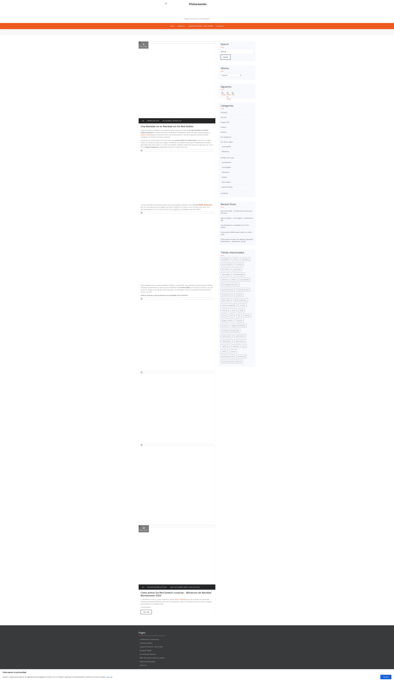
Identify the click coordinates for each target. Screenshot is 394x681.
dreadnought (239, 274)
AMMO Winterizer (205, 205)
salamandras (226, 341)
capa (171, 587)
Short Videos (226, 182)
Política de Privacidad (147, 662)
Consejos (224, 112)
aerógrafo (225, 259)
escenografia (244, 279)
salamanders (240, 336)
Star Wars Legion (227, 142)
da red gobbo (167, 121)
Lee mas (109, 677)
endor (233, 279)
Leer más (146, 612)
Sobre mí (181, 26)
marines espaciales (229, 305)
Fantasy (223, 127)
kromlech (239, 295)
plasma (239, 321)
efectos (224, 279)
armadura (245, 259)
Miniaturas (150, 587)
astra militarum (227, 264)
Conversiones (226, 162)
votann (233, 351)
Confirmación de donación (149, 639)
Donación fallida (145, 650)
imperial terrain (243, 290)
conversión (237, 269)
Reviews (224, 132)
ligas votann (226, 300)
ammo (235, 259)
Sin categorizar (226, 137)
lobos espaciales (241, 300)
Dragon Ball (225, 122)
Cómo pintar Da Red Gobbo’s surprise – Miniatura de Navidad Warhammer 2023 (176, 594)
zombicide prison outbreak (231, 362)
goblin (186, 587)
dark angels (226, 274)
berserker (225, 269)
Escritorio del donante (148, 654)
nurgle (241, 310)
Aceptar (385, 677)
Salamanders (226, 336)
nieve (233, 310)
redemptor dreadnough (230, 331)
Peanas (224, 177)
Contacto (220, 26)
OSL (239, 315)
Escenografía (226, 147)
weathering (241, 356)
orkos (191, 587)
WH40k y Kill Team (153, 121)
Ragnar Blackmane (238, 326)
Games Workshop (147, 135)
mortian (243, 305)
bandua (239, 264)
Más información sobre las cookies (152, 658)
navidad (175, 121)
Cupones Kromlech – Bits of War (200, 26)
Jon (143, 121)
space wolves (240, 341)
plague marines (227, 321)
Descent (224, 117)
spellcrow (225, 346)
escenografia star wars (230, 285)
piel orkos (196, 587)
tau (244, 346)
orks (180, 121)
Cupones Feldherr (146, 643)
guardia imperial (228, 290)
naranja (224, 310)
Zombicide (224, 193)
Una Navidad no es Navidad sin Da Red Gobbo (167, 126)
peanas (247, 315)
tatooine (236, 346)
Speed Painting (227, 187)
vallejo (224, 351)
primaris (225, 326)
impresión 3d (226, 295)
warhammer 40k (228, 356)
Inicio (172, 26)
